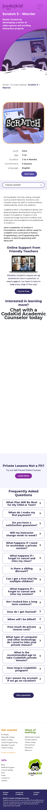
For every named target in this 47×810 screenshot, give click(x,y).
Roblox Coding (7, 740)
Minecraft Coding (7, 737)
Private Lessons (31, 740)
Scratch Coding (7, 748)
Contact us (5, 778)
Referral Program (8, 767)
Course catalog (7, 770)
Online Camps (30, 742)
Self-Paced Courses (32, 737)
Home (6, 85)
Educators (29, 748)
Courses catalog (18, 85)
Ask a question (23, 695)
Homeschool (30, 745)
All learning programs (8, 752)
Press (3, 775)
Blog (3, 765)
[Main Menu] (40, 6)
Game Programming (9, 742)
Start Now (29, 174)
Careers (4, 781)
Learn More (23, 476)
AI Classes (5, 734)
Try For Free (23, 291)
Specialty (4, 745)
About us (28, 750)
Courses (11, 745)
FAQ (3, 773)
